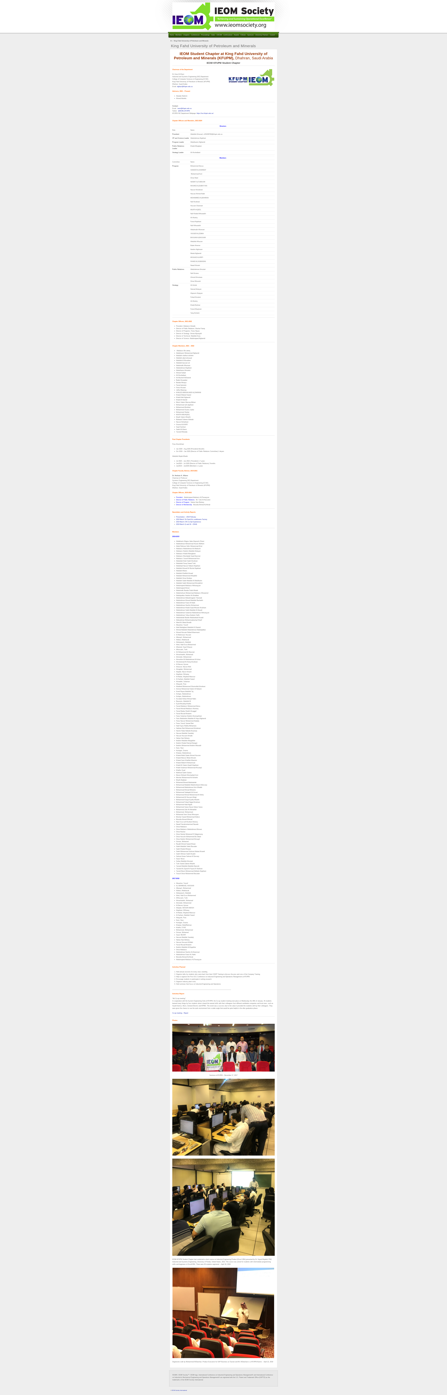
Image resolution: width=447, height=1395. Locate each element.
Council (272, 35)
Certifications (228, 35)
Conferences (195, 35)
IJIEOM (219, 35)
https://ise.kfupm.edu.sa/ (205, 113)
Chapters (186, 35)
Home (172, 35)
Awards (236, 35)
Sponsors (250, 35)
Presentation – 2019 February (186, 517)
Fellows (243, 35)
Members (179, 35)
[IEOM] (223, 16)
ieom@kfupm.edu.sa (184, 108)
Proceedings (205, 35)
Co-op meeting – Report (180, 1013)
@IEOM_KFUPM (184, 111)
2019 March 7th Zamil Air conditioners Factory (191, 519)
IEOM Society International (179, 1390)
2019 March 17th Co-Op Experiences (188, 522)
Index (213, 35)
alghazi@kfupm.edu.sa (185, 86)
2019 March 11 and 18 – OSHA (186, 524)
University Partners (261, 35)
